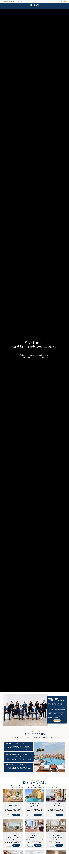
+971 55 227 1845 (19, 1)
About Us (5, 6)
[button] (16, 815)
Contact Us (63, 6)
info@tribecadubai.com (9, 1)
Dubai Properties (13, 6)
